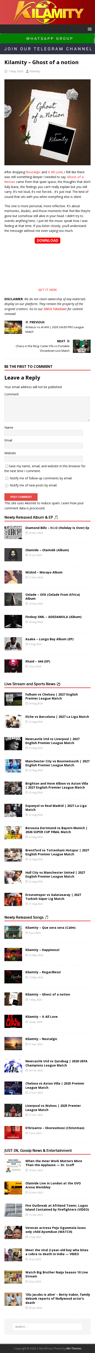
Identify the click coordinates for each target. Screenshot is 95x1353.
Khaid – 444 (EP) (37, 661)
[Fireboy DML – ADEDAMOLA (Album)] (13, 625)
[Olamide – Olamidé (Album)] (13, 558)
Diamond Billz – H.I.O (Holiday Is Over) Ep (57, 528)
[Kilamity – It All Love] (13, 1025)
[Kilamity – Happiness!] (13, 959)
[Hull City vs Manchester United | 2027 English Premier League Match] (13, 881)
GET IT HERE (47, 290)
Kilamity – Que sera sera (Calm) (50, 927)
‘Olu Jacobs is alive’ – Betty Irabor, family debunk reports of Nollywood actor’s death (57, 1298)
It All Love (55, 172)
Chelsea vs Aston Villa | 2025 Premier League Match (54, 1085)
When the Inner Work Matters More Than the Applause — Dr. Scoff (53, 1163)
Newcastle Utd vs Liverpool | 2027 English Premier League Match (52, 741)
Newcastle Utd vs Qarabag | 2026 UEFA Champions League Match (56, 1063)
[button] (89, 29)
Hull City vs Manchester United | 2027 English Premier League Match (55, 874)
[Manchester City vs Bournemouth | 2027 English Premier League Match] (13, 770)
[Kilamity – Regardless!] (13, 981)
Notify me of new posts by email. (33, 485)
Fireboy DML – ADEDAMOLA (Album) (53, 617)
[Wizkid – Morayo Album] (13, 581)
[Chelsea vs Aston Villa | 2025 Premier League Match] (13, 1092)
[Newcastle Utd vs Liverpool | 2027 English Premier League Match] (13, 747)
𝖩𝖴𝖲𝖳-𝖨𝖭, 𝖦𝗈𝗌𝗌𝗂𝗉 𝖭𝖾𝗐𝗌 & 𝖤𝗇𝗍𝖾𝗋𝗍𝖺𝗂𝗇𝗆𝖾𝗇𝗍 (38, 1150)
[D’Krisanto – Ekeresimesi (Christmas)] (13, 1137)
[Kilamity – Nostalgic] (13, 1048)
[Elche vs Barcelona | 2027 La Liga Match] (13, 725)
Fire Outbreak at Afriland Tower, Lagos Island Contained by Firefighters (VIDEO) (57, 1207)
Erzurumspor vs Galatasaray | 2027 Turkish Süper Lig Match (53, 897)
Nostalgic (33, 172)
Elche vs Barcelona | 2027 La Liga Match (57, 717)
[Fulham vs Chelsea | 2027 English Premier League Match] (13, 703)
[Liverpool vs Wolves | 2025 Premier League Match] (13, 1114)
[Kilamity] (47, 22)
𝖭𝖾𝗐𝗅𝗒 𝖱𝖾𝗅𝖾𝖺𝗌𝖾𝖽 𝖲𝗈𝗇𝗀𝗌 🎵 (26, 917)
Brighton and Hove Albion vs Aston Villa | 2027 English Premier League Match (56, 785)
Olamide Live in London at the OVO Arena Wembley (53, 1185)
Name (8, 427)
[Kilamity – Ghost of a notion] (13, 1003)
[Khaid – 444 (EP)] (13, 670)
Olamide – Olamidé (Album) (47, 550)
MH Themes (73, 1348)
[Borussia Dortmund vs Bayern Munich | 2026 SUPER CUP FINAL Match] (13, 836)
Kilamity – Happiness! (42, 950)
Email (8, 440)
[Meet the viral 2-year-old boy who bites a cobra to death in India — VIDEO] (13, 1259)
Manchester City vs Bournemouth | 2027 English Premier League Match (57, 763)
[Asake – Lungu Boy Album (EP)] (13, 648)
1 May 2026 (15, 71)
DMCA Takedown (55, 309)
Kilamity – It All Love (41, 1016)
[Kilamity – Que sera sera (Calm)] (13, 936)
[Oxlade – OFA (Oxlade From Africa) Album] (13, 603)
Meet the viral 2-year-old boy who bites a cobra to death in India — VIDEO (56, 1252)
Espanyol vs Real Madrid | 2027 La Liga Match (56, 808)
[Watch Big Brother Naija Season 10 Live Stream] (13, 1281)
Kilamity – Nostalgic (41, 1039)
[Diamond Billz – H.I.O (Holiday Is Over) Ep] (13, 536)
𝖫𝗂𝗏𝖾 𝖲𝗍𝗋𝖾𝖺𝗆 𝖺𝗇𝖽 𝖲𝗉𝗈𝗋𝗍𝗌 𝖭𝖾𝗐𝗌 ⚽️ (32, 683)
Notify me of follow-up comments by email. (41, 478)
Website (10, 453)
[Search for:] (47, 1327)
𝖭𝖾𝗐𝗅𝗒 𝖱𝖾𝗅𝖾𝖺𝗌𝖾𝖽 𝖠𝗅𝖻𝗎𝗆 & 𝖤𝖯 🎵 (31, 517)
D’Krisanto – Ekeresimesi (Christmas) (54, 1128)
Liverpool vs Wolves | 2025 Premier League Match (53, 1108)
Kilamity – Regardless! (43, 972)
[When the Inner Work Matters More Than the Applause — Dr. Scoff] (13, 1170)
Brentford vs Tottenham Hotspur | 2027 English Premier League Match (57, 852)
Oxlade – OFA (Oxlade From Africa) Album (52, 596)
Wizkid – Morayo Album (44, 572)
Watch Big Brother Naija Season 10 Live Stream (56, 1274)
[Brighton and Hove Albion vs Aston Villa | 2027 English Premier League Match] (13, 792)
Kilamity (35, 71)
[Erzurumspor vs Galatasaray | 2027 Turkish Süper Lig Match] (13, 903)
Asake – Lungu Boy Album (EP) (49, 639)
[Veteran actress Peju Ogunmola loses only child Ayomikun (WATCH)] (13, 1236)
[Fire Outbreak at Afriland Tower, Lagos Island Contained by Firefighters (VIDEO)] (13, 1214)
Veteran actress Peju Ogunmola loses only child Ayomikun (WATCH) (55, 1230)
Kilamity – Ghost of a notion (47, 994)
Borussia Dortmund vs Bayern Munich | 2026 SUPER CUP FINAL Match (56, 830)
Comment (11, 394)
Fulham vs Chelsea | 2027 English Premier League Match (51, 696)
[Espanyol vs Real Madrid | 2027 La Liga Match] (13, 814)
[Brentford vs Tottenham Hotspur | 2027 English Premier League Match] (13, 859)
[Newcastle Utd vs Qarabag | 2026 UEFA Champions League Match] (13, 1070)
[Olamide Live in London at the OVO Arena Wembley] (13, 1192)
